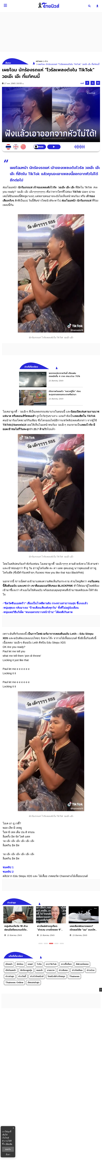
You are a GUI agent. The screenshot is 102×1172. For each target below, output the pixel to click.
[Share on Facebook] (87, 83)
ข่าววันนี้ (22, 976)
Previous (94, 902)
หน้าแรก (39, 61)
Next (98, 902)
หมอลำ (39, 970)
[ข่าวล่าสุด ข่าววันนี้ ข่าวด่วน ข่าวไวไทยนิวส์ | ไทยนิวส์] (49, 5)
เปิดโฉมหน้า (10, 970)
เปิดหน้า (8, 964)
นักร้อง (20, 964)
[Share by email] (98, 83)
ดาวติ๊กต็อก (66, 964)
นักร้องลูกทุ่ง (26, 970)
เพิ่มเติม (8, 1144)
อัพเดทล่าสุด (33, 982)
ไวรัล (39, 964)
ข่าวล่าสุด (9, 976)
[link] (51, 379)
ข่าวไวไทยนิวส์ (36, 976)
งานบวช (51, 970)
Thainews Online (14, 982)
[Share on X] (93, 83)
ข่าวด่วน (90, 970)
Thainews (74, 976)
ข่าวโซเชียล (77, 970)
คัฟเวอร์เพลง (82, 964)
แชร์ (82, 83)
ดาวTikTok (51, 964)
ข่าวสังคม (63, 970)
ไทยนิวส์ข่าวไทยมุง (56, 976)
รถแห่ (30, 964)
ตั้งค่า (8, 1155)
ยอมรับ (8, 1149)
